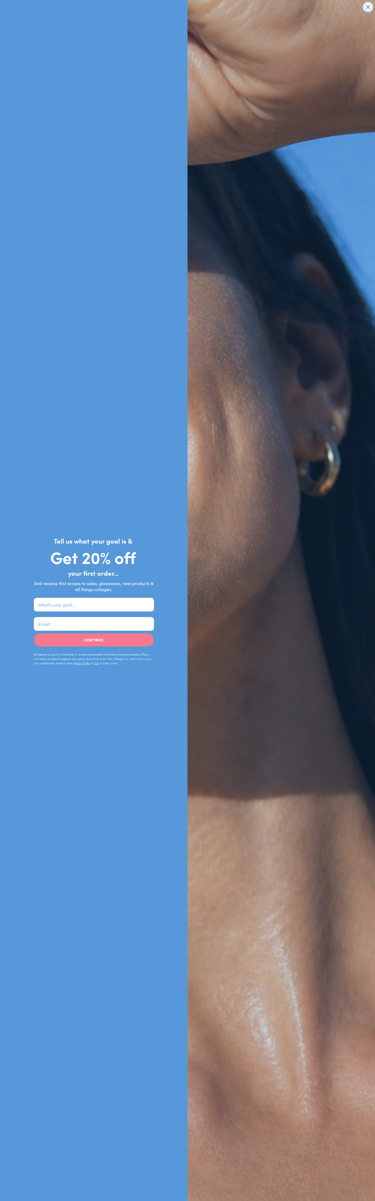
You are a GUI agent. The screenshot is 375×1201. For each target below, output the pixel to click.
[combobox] (92, 604)
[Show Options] (149, 604)
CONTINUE (93, 640)
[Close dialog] (368, 7)
